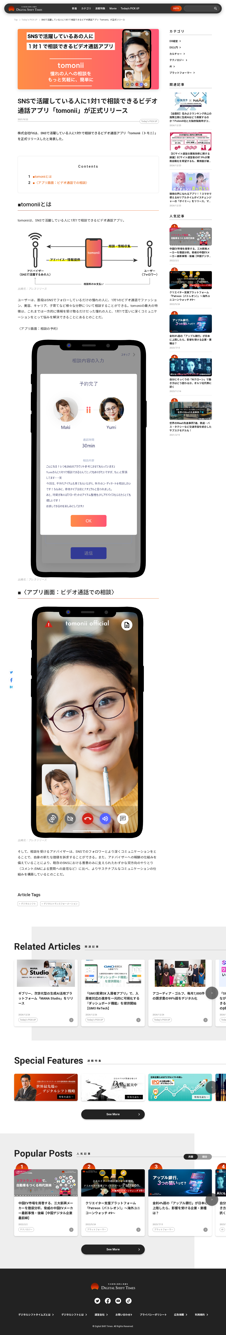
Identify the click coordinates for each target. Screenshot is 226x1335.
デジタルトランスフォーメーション (61, 904)
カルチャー (176, 53)
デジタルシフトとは (72, 1314)
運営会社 (100, 1314)
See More (113, 1114)
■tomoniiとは (42, 176)
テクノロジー (177, 60)
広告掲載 (179, 1314)
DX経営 (174, 41)
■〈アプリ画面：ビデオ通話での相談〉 (61, 183)
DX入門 (174, 47)
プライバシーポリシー (152, 1314)
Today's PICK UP (149, 121)
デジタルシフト (28, 904)
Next (212, 993)
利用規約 (200, 1314)
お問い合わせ (122, 1314)
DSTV (176, 8)
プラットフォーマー (181, 72)
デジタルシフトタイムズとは (34, 1314)
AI (171, 66)
